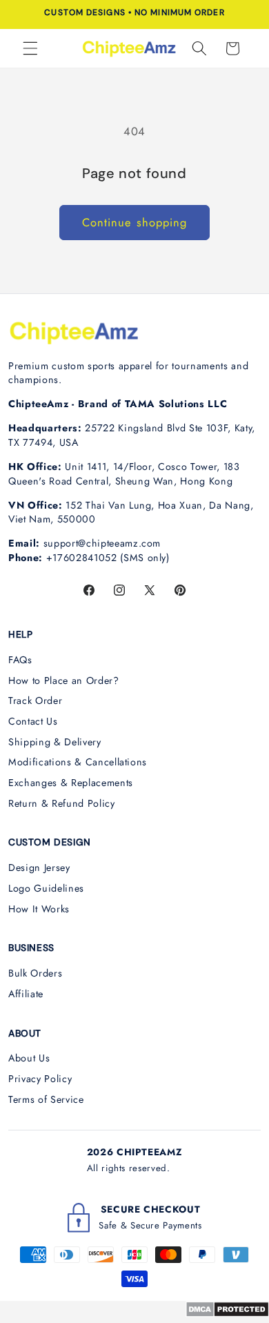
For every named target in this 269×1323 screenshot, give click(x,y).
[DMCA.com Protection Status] (227, 1313)
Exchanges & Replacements (70, 783)
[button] (30, 48)
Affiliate (25, 994)
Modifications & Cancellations (77, 762)
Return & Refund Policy (61, 803)
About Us (29, 1058)
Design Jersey (39, 867)
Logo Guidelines (46, 888)
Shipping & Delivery (54, 742)
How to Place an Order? (63, 680)
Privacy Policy (40, 1079)
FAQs (20, 660)
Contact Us (33, 721)
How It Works (39, 909)
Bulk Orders (35, 973)
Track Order (35, 700)
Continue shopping (135, 222)
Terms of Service (46, 1099)
